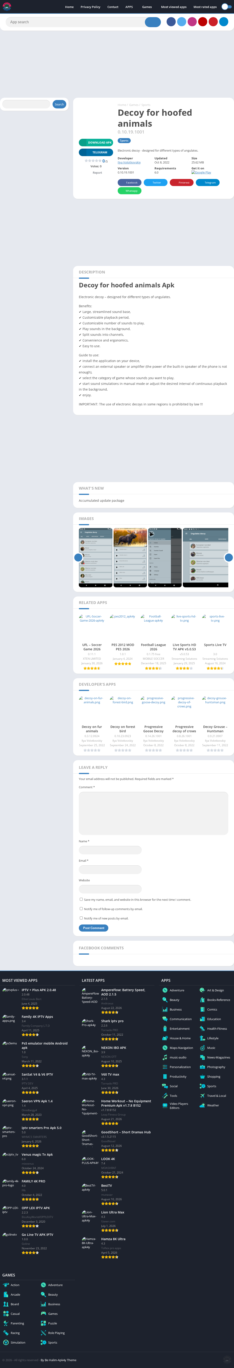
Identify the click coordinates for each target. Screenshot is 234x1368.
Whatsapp (132, 190)
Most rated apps (205, 7)
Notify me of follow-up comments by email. (113, 909)
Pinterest (184, 182)
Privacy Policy (90, 7)
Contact (112, 7)
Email (83, 861)
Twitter (157, 182)
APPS (129, 7)
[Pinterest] (213, 21)
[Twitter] (181, 21)
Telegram (210, 182)
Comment (87, 787)
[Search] (153, 22)
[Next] (229, 557)
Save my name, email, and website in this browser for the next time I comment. (137, 900)
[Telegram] (223, 21)
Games (147, 7)
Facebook (132, 182)
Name (84, 841)
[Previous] (78, 557)
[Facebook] (171, 21)
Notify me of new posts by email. (106, 918)
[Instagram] (192, 21)
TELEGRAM (100, 152)
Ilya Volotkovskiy (129, 162)
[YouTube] (202, 21)
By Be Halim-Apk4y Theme (58, 1360)
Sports (145, 105)
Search (59, 104)
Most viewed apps (173, 7)
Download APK (100, 142)
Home (69, 7)
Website (84, 880)
